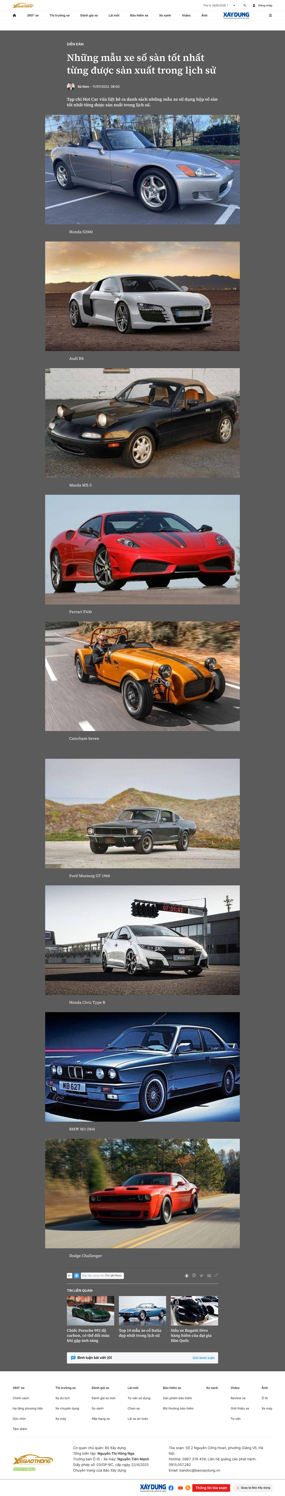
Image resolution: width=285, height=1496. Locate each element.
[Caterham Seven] (142, 676)
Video (186, 15)
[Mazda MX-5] (142, 423)
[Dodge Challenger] (142, 1193)
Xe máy (60, 1419)
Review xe (238, 1398)
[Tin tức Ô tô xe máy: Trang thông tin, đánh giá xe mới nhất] (23, 5)
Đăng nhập (265, 5)
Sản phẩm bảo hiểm (177, 1398)
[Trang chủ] (14, 15)
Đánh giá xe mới (103, 1398)
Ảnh (204, 15)
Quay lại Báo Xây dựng (255, 1487)
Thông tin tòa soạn (211, 1488)
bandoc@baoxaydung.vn (200, 1470)
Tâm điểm (20, 1429)
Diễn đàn (75, 44)
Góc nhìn (19, 1419)
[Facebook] (172, 1488)
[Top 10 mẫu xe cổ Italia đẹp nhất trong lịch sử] (142, 1311)
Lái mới (114, 15)
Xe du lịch (62, 1398)
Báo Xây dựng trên (93, 1275)
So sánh (98, 1408)
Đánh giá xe (89, 15)
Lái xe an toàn (138, 1419)
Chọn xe (134, 1408)
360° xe (33, 15)
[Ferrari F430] (142, 549)
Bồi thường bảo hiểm (178, 1408)
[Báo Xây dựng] (236, 15)
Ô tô (265, 1398)
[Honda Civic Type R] (142, 940)
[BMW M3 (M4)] (142, 1067)
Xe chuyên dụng (67, 1408)
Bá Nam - (85, 86)
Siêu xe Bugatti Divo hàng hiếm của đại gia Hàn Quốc (191, 1335)
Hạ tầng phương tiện (28, 1408)
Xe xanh (165, 15)
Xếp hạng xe (101, 1419)
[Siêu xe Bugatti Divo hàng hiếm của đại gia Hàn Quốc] (194, 1311)
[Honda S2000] (142, 169)
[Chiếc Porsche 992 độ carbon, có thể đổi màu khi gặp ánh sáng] (90, 1311)
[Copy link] (216, 1275)
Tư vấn (236, 1419)
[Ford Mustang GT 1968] (142, 813)
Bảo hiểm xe (139, 15)
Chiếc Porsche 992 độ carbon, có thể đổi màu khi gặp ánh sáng (88, 1335)
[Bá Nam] (71, 86)
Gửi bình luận (204, 1358)
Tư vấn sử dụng (139, 1398)
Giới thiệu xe (240, 1408)
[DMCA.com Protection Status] (24, 1469)
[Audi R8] (142, 296)
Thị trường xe (60, 15)
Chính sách (21, 1398)
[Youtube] (180, 1488)
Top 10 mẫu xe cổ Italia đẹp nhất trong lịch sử (140, 1333)
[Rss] (188, 1488)
